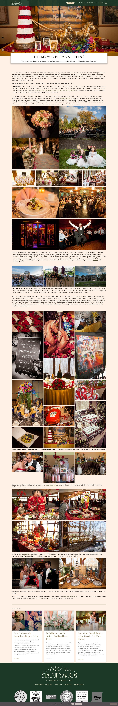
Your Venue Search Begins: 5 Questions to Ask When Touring (90, 636)
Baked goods (65, 98)
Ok (72, 703)
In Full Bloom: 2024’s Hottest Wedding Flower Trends (57, 636)
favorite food (26, 554)
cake (29, 100)
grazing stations (51, 485)
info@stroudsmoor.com (71, 596)
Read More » (17, 658)
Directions (68, 684)
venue (95, 260)
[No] (113, 704)
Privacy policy (78, 703)
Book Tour (58, 684)
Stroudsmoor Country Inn (43, 684)
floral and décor (40, 90)
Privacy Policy (79, 684)
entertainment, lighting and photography (60, 90)
